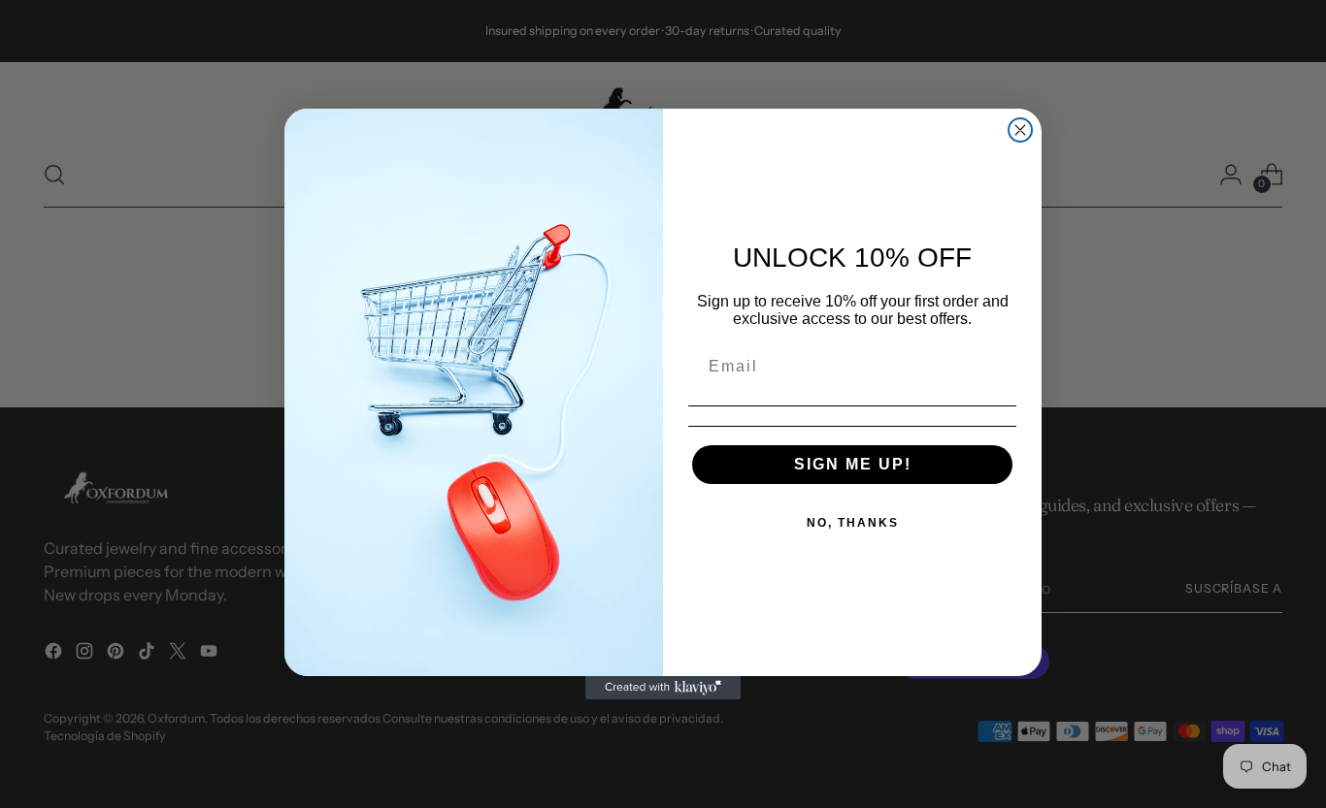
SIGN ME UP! (853, 464)
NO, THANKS (853, 523)
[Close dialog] (1020, 130)
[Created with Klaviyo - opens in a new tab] (663, 687)
